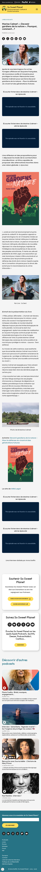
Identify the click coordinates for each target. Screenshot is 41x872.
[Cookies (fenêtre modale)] (2, 869)
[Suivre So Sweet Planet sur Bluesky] (14, 624)
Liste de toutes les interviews (11, 860)
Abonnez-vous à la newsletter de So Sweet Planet (20, 815)
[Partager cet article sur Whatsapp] (7, 39)
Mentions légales (7, 864)
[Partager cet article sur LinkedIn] (16, 39)
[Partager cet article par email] (24, 39)
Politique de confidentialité (10, 862)
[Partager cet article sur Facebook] (3, 39)
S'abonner (20, 644)
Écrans (4, 844)
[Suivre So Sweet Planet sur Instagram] (10, 624)
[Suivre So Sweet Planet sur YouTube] (33, 624)
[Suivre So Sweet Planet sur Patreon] (28, 624)
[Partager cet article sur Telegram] (20, 39)
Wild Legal (15, 489)
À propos (5, 855)
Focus (4, 848)
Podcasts (5, 840)
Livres (4, 842)
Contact (4, 857)
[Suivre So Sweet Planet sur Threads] (23, 624)
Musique (4, 846)
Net (3, 850)
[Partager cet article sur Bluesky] (11, 39)
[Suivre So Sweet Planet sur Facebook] (19, 624)
